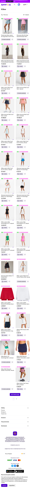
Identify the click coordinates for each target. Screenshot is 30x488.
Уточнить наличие (6, 39)
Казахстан (3, 413)
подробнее (11, 485)
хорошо (4, 485)
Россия (3, 410)
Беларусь (3, 412)
